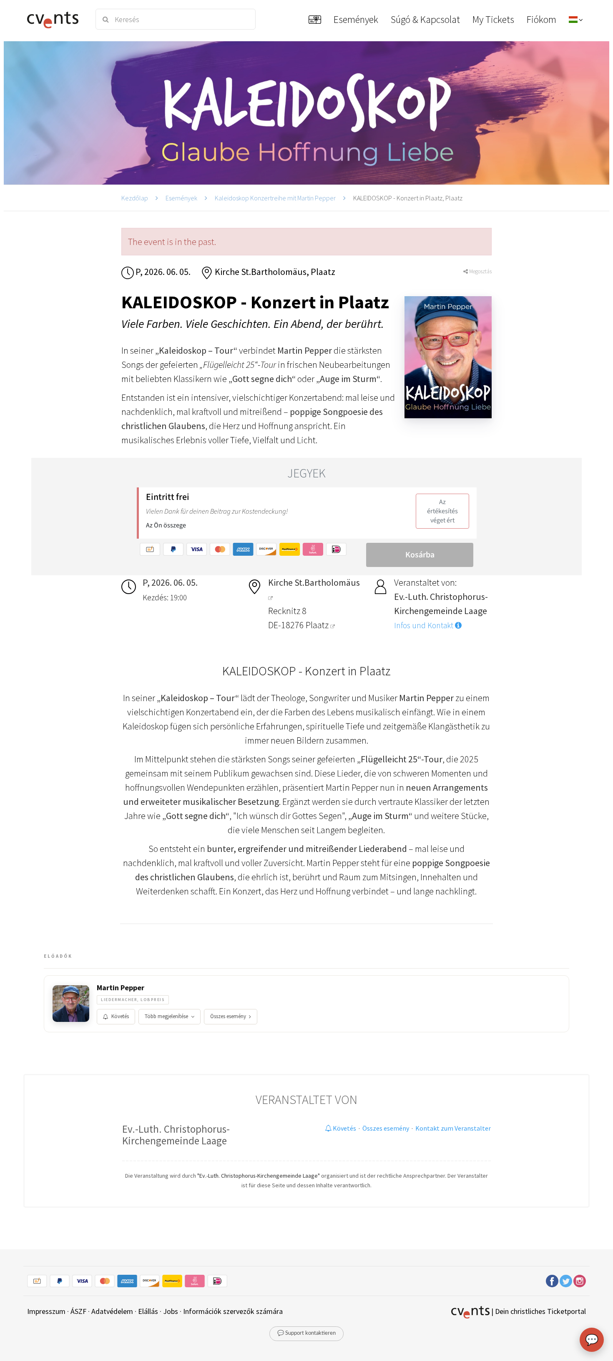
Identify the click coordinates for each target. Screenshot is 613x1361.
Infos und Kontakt (424, 625)
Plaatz (318, 625)
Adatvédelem (112, 1311)
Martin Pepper (120, 987)
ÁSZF (78, 1311)
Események (181, 198)
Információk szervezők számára (233, 1311)
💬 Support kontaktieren (306, 1333)
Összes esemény (228, 1016)
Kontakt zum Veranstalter (453, 1128)
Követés (120, 1016)
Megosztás (480, 271)
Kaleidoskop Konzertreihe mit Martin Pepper (275, 198)
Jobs (170, 1311)
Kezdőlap (134, 198)
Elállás (148, 1311)
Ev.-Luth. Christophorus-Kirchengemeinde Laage (176, 1134)
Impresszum (46, 1311)
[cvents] (55, 19)
